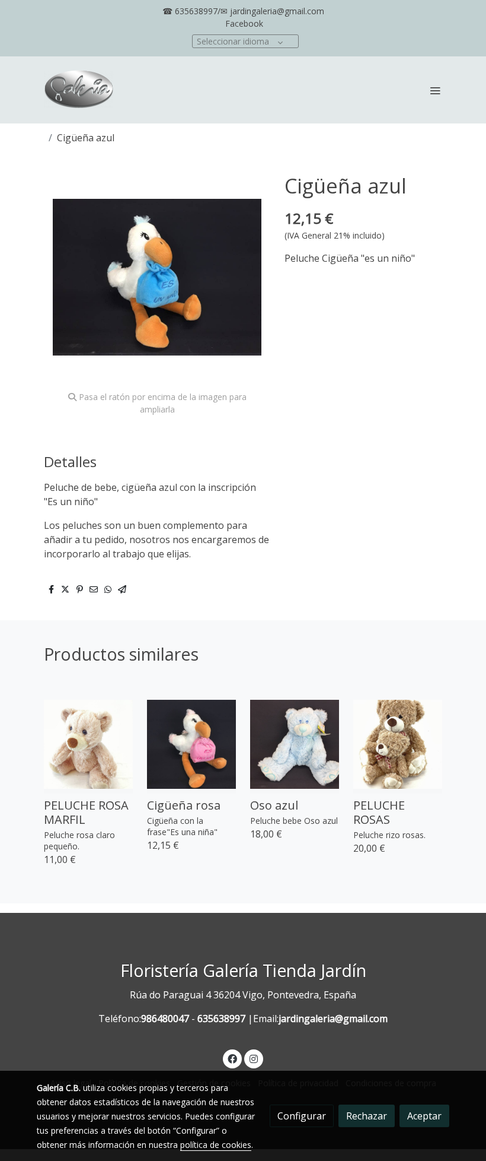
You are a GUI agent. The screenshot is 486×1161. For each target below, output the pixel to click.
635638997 (221, 1018)
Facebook (244, 23)
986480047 (165, 1018)
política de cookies (215, 1144)
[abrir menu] (435, 90)
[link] (78, 90)
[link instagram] (254, 1058)
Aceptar (424, 1115)
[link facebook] (232, 1058)
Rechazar (366, 1115)
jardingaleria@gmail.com (333, 1018)
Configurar (301, 1115)
